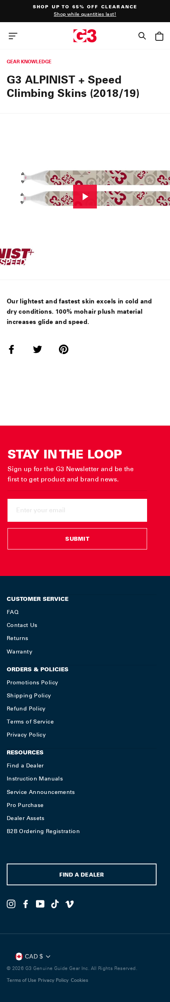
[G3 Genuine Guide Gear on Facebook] (25, 904)
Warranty (19, 651)
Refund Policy (26, 708)
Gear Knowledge (29, 61)
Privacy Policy (26, 734)
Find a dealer (81, 875)
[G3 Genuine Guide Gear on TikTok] (55, 904)
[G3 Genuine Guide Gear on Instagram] (11, 904)
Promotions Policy (32, 682)
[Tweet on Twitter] (42, 349)
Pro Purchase (25, 805)
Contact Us (22, 625)
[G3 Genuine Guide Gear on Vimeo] (69, 904)
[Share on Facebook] (16, 349)
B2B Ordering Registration (43, 831)
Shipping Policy (29, 695)
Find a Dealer (25, 765)
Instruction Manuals (35, 778)
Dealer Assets (26, 818)
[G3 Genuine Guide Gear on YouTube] (40, 904)
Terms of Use (21, 980)
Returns (17, 638)
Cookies (79, 980)
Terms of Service (30, 721)
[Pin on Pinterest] (68, 349)
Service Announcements (41, 792)
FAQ (13, 612)
